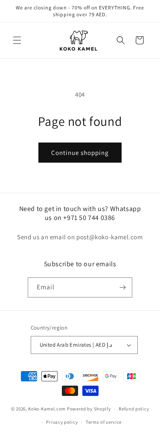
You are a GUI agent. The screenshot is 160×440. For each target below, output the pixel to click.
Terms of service (104, 422)
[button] (17, 40)
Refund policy (134, 409)
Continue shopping (80, 153)
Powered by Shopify (89, 409)
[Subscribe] (122, 287)
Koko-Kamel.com (47, 409)
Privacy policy (62, 422)
